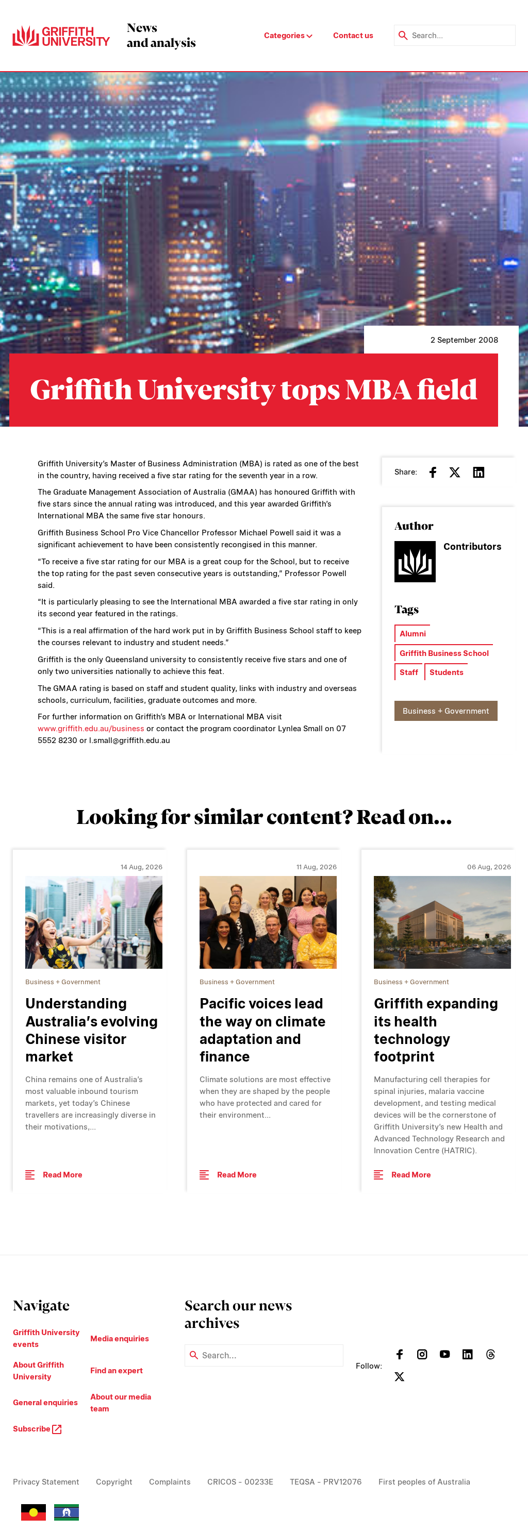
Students (447, 672)
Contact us (353, 35)
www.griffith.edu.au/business (91, 728)
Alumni (413, 633)
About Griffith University (38, 1371)
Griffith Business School (444, 653)
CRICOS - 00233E (240, 1482)
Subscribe (32, 1429)
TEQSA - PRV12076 (326, 1482)
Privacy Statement (46, 1482)
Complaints (170, 1482)
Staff (409, 672)
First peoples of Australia (424, 1482)
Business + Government (446, 711)
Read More (62, 1175)
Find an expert (116, 1370)
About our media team (120, 1402)
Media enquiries (119, 1338)
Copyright (114, 1482)
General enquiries (45, 1402)
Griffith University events (46, 1338)
